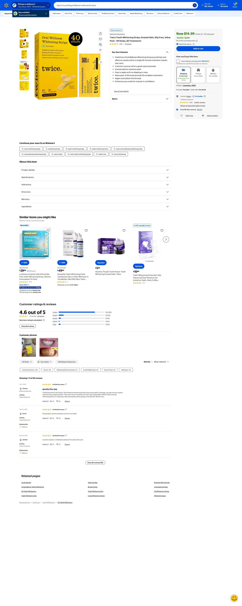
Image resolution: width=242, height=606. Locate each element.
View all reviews (27, 326)
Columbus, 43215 (189, 85)
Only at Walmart (163, 13)
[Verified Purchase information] (66, 384)
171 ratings (128, 44)
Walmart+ (190, 13)
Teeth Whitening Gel (29, 496)
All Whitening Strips (161, 491)
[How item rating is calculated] (44, 320)
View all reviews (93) (95, 463)
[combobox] (126, 5)
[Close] (46, 14)
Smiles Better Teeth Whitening (32, 487)
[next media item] (100, 62)
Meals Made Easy (136, 13)
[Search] (195, 5)
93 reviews (40, 316)
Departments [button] (10, 13)
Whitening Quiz (160, 496)
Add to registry (212, 116)
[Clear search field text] (189, 5)
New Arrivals (92, 13)
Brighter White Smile (162, 482)
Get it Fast (68, 13)
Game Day (122, 13)
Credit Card (178, 13)
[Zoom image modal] (100, 44)
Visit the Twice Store (117, 34)
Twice (188, 96)
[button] (207, 5)
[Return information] (192, 44)
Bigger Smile (92, 487)
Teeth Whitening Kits (95, 491)
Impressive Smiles (161, 487)
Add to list (189, 116)
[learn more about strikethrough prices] (202, 34)
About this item (28, 161)
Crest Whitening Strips (96, 496)
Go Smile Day (26, 482)
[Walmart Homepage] (6, 5)
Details (199, 109)
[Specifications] (167, 177)
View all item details (121, 91)
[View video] (100, 50)
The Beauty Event (107, 13)
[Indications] (167, 185)
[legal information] (197, 41)
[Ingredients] (167, 207)
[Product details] (167, 170)
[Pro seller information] (204, 96)
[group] (120, 44)
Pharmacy (80, 13)
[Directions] (167, 192)
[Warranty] (167, 199)
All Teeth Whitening (28, 491)
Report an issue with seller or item (192, 106)
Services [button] (25, 13)
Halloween (57, 13)
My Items (150, 13)
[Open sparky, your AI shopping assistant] (234, 598)
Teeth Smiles (92, 482)
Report (67, 401)
